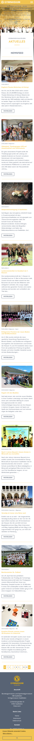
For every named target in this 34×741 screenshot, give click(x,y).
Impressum (17, 718)
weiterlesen (7, 111)
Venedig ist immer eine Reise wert (13, 513)
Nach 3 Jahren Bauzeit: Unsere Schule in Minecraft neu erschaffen (16, 453)
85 (27, 667)
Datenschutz (17, 721)
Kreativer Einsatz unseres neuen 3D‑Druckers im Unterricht (12, 632)
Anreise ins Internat (23, 19)
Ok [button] (17, 738)
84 (24, 667)
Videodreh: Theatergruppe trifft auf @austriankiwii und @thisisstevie (14, 147)
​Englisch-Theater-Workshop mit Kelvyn (15, 87)
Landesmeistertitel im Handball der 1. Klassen (14, 272)
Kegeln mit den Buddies (10, 393)
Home (17, 716)
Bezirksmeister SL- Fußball (11, 572)
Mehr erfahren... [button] (7, 733)
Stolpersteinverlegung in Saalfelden (14, 209)
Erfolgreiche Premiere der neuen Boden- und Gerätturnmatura (15, 333)
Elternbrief (15, 15)
